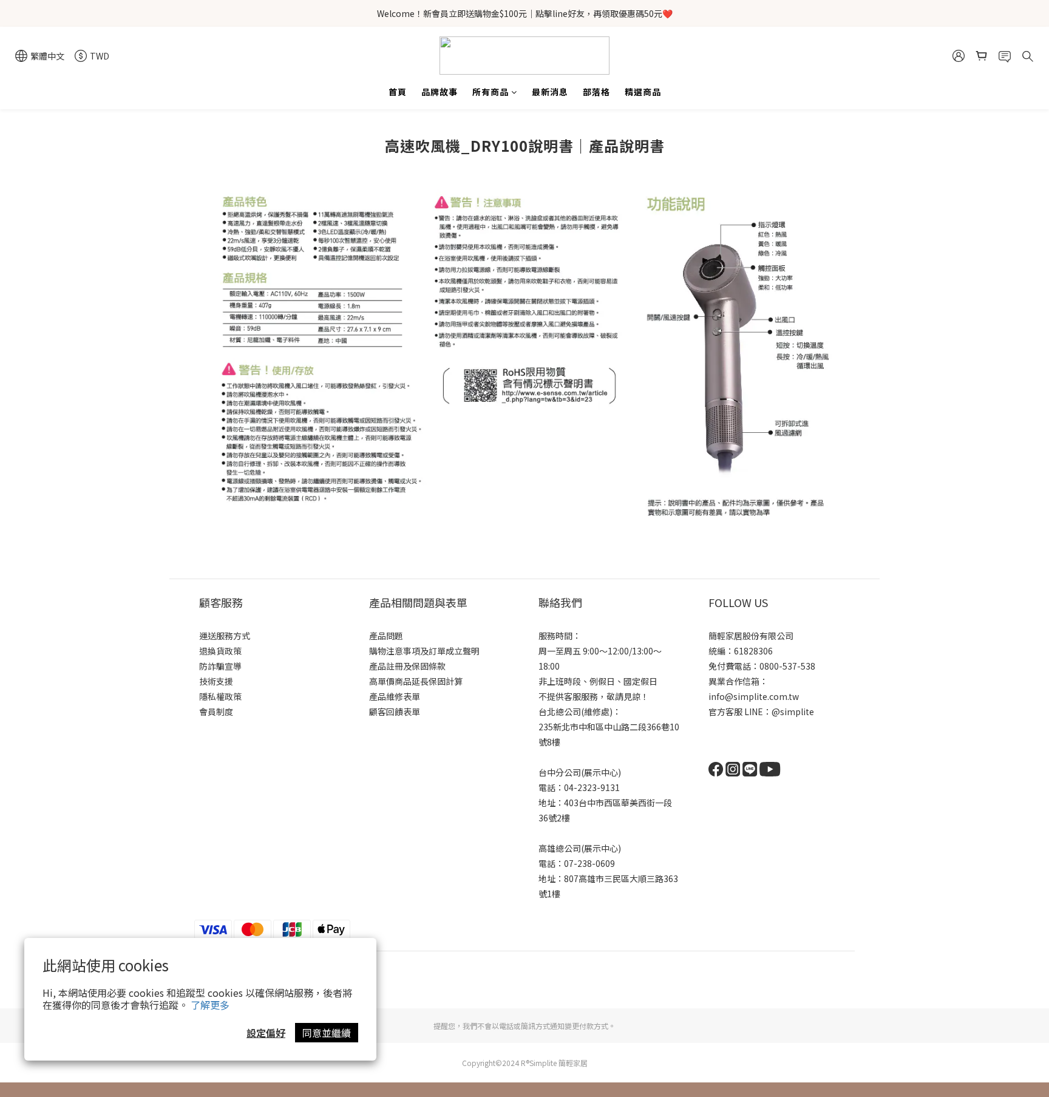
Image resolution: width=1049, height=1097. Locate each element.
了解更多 (210, 1004)
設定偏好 (265, 1032)
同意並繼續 (326, 1032)
